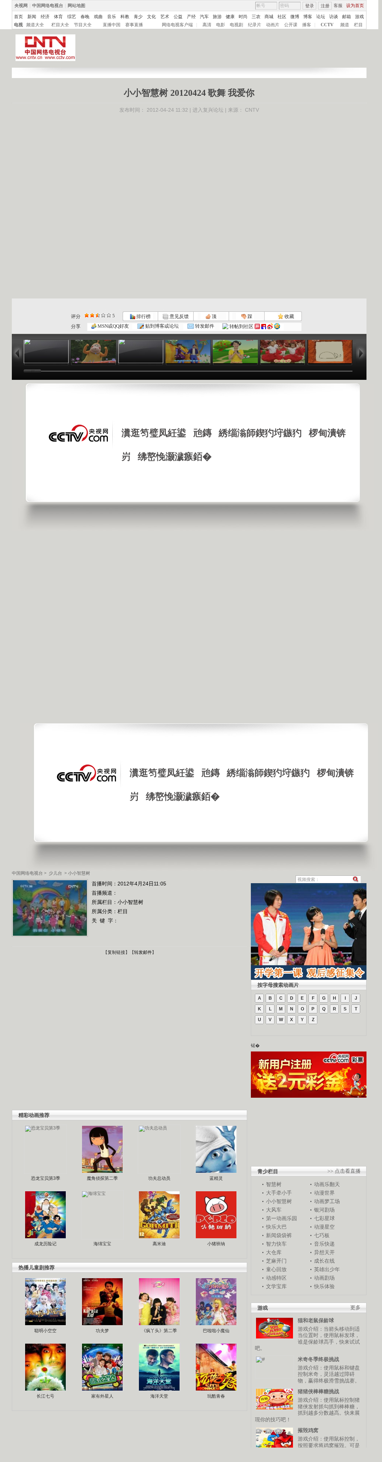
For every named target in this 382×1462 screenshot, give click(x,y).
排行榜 (143, 316)
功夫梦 (102, 1330)
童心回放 (276, 1269)
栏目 (358, 24)
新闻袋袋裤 (279, 1235)
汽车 (204, 16)
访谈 (333, 16)
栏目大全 (60, 24)
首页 (18, 16)
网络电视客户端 (177, 24)
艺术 (164, 16)
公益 (178, 16)
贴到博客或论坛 (161, 326)
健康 (230, 16)
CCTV (327, 24)
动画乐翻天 (327, 1184)
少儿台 (55, 873)
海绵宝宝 (102, 1243)
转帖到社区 (241, 326)
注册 (325, 6)
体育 (58, 16)
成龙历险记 (45, 1243)
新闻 (31, 16)
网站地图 (76, 5)
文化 (151, 16)
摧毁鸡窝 (308, 1430)
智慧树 (274, 1184)
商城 (269, 16)
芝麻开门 (276, 1261)
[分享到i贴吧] (263, 326)
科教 (124, 16)
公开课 (290, 24)
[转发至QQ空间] (277, 326)
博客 (307, 16)
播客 (306, 24)
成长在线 (324, 1261)
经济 (45, 16)
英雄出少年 (327, 1269)
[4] (92, 315)
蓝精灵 (216, 1178)
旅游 (217, 16)
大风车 (274, 1210)
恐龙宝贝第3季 (45, 1178)
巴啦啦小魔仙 (216, 1330)
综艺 (71, 16)
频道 (344, 24)
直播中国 (111, 24)
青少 (138, 16)
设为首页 (355, 5)
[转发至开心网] (257, 326)
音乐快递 (324, 1244)
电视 (18, 24)
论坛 (320, 16)
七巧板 (322, 1235)
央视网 (21, 5)
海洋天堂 (159, 1396)
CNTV (252, 110)
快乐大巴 (276, 1227)
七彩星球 (324, 1218)
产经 (191, 16)
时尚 (243, 16)
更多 (355, 1307)
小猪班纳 (216, 1243)
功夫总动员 (159, 1178)
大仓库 (274, 1252)
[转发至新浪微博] (270, 326)
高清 (206, 24)
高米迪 (159, 1243)
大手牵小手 (279, 1193)
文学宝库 (276, 1286)
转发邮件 (204, 326)
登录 (309, 6)
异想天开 (324, 1252)
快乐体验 (324, 1286)
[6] (97, 315)
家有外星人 (102, 1396)
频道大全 (35, 24)
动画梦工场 (327, 1201)
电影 (220, 24)
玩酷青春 (216, 1396)
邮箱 (346, 16)
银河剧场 (324, 1210)
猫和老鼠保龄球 (316, 1320)
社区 (281, 16)
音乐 (111, 16)
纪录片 (254, 24)
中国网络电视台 (47, 5)
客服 (338, 5)
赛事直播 (134, 24)
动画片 (272, 24)
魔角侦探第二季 (102, 1178)
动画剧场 (324, 1278)
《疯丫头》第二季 (159, 1330)
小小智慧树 (79, 873)
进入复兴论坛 (208, 110)
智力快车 (276, 1244)
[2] (86, 315)
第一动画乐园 (281, 1218)
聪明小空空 (45, 1330)
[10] (109, 315)
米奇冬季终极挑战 (318, 1359)
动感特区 (276, 1278)
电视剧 (236, 24)
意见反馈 (178, 316)
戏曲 (98, 16)
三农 (256, 16)
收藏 (288, 316)
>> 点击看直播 (344, 1171)
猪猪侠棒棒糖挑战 (318, 1391)
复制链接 (116, 952)
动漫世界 (324, 1193)
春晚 (85, 16)
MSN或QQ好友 (112, 326)
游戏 (359, 16)
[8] (103, 315)
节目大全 (83, 24)
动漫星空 (324, 1227)
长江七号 (45, 1396)
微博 (294, 16)
